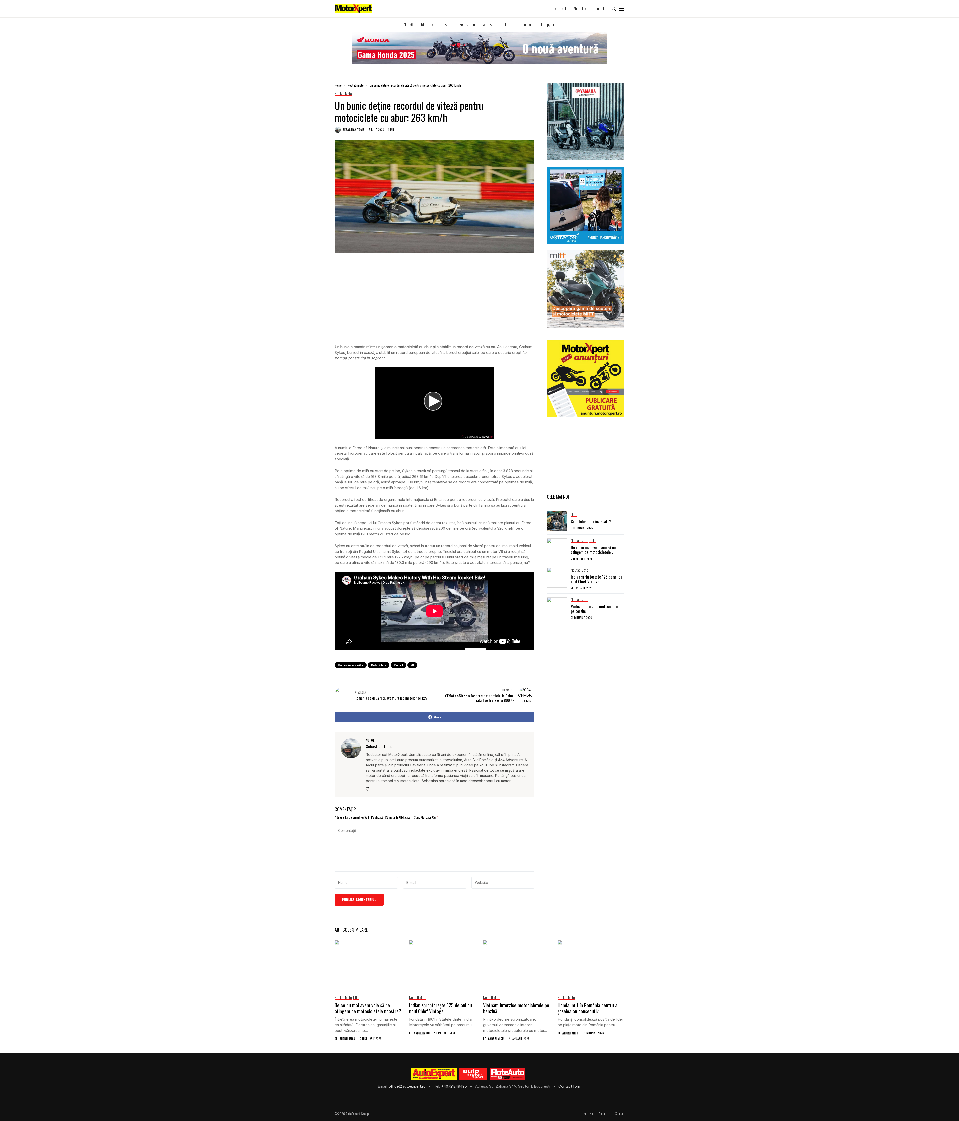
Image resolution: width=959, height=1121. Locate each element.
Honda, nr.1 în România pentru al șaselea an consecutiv (588, 1008)
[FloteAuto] (507, 1074)
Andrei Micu (347, 1038)
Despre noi (587, 1113)
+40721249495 (454, 1086)
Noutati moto (356, 85)
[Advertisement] (434, 304)
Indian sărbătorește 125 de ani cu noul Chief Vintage (596, 579)
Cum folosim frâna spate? (591, 521)
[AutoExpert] (434, 1074)
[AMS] (473, 1074)
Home (338, 85)
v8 (412, 665)
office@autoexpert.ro (408, 1086)
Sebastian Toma (353, 129)
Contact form (569, 1086)
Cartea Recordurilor (350, 665)
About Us (604, 1113)
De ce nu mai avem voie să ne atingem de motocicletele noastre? (593, 552)
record (398, 665)
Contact (619, 1113)
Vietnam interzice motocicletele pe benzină (595, 608)
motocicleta (378, 665)
